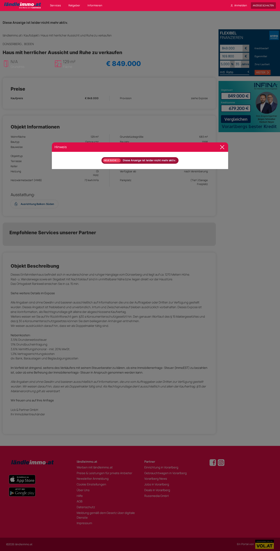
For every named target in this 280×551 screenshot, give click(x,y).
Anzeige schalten (263, 5)
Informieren (95, 5)
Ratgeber (74, 5)
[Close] (222, 147)
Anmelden (240, 5)
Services (55, 5)
